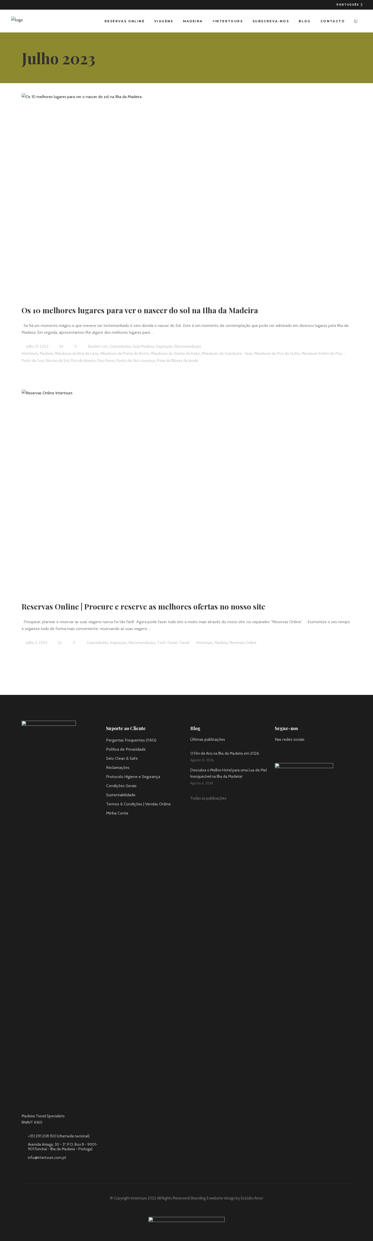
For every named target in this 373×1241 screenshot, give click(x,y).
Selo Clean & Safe (122, 758)
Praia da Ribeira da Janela (177, 360)
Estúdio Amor (252, 1198)
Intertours (30, 353)
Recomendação (188, 346)
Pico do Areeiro (83, 360)
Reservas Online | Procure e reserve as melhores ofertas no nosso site (143, 606)
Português (348, 4)
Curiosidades (120, 346)
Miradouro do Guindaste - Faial (227, 353)
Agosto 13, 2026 (202, 760)
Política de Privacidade (126, 749)
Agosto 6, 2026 (201, 783)
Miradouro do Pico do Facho (277, 353)
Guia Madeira (143, 346)
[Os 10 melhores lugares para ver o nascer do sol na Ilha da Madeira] (161, 192)
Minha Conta (117, 813)
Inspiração (164, 346)
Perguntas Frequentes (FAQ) (131, 740)
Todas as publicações (208, 798)
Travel (184, 642)
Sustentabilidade (120, 794)
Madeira (46, 353)
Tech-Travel (167, 642)
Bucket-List (98, 346)
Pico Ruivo (105, 360)
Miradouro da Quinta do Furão (175, 353)
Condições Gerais (121, 785)
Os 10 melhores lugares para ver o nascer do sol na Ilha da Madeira (140, 310)
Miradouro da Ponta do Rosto (124, 353)
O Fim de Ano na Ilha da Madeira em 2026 (224, 753)
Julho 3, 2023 (36, 642)
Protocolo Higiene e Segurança (133, 776)
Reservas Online (243, 642)
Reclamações (117, 767)
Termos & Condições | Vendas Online (138, 804)
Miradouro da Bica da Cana (76, 353)
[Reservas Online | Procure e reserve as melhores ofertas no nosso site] (161, 489)
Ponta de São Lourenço (135, 360)
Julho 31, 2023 (37, 346)
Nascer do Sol (57, 360)
